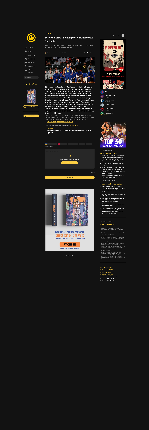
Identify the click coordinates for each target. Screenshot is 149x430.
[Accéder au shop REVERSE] (118, 35)
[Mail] (90, 53)
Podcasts (31, 59)
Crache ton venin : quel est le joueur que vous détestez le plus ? (113, 204)
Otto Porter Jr (89, 144)
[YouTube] (36, 84)
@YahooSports (51, 122)
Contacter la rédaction (106, 268)
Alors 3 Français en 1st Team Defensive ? (113, 167)
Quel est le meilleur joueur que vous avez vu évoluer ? (113, 164)
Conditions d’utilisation (106, 274)
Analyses (31, 55)
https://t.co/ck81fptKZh (65, 122)
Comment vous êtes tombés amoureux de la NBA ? (113, 195)
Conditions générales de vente (108, 276)
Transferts (48, 33)
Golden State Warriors (73, 144)
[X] (93, 53)
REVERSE (31, 66)
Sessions (31, 63)
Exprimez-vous (70, 177)
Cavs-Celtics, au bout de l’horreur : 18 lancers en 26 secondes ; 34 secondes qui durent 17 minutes (113, 171)
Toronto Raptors (48, 146)
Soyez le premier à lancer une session (69, 162)
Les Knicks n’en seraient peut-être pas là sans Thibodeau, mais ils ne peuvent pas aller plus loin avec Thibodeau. (113, 199)
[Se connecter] (123, 35)
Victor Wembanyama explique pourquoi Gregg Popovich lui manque (113, 176)
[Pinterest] (84, 53)
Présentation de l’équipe (106, 272)
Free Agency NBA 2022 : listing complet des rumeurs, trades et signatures (69, 132)
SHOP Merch (30, 71)
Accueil (30, 48)
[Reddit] (87, 53)
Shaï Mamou (52, 52)
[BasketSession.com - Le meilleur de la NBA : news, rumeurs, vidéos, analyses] (31, 38)
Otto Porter (82, 144)
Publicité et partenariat (106, 269)
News (30, 51)
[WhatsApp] (81, 53)
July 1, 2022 (74, 125)
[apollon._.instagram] (33, 84)
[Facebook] (78, 53)
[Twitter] (29, 84)
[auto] (114, 35)
